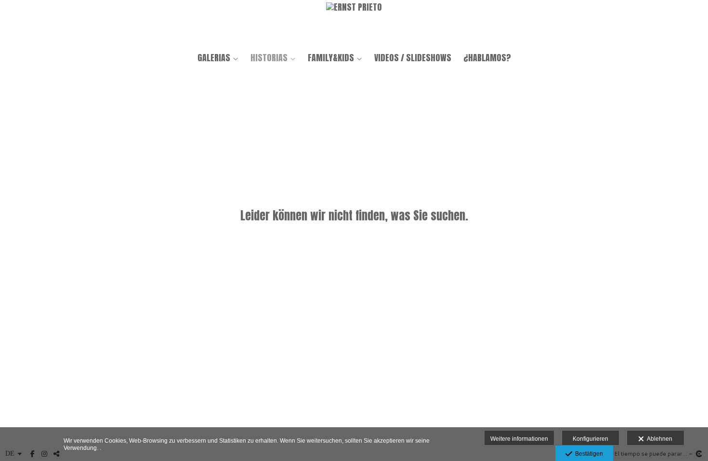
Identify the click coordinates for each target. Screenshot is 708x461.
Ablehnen (658, 438)
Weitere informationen (519, 438)
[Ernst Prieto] (354, 22)
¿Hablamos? (487, 58)
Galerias (213, 58)
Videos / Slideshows (412, 58)
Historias (269, 58)
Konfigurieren (590, 438)
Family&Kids (331, 58)
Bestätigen (587, 453)
